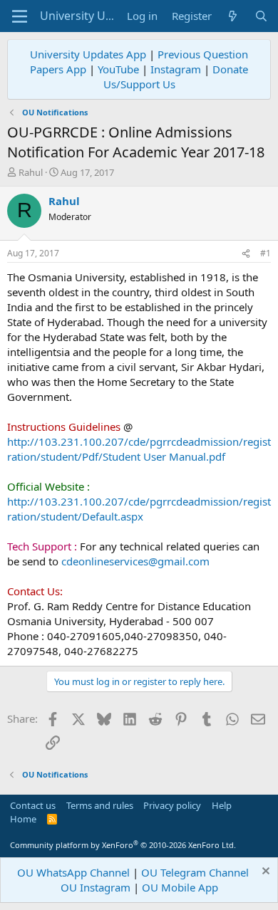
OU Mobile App (180, 887)
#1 (265, 253)
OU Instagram (95, 887)
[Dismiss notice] (264, 872)
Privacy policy (172, 805)
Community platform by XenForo (123, 845)
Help (222, 805)
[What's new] (233, 16)
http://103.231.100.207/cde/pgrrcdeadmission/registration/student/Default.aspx (139, 508)
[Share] (246, 254)
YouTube (118, 69)
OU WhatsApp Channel (73, 872)
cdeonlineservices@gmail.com (135, 561)
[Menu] (19, 16)
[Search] (261, 16)
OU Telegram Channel (195, 872)
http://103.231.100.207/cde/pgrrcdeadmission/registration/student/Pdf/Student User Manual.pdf (139, 449)
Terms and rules (99, 805)
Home (23, 818)
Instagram (175, 69)
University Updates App (88, 54)
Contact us (33, 805)
